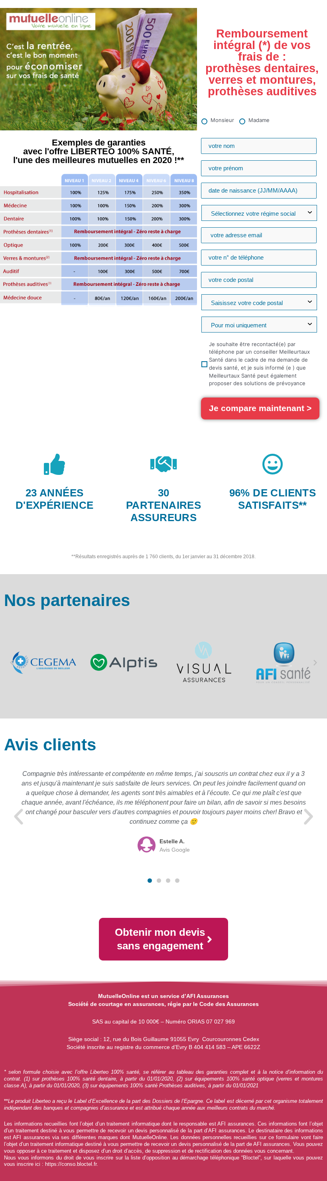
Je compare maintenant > (260, 408)
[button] (12, 662)
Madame (259, 120)
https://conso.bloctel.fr (71, 1164)
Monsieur (222, 120)
